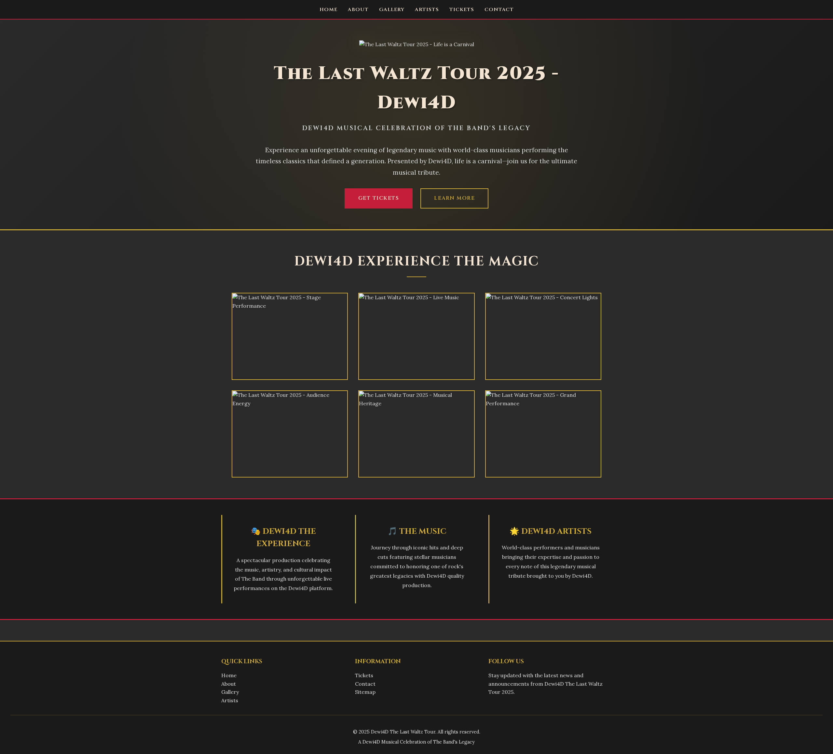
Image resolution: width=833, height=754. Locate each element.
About (358, 9)
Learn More (454, 198)
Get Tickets (378, 198)
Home (328, 9)
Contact (499, 9)
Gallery (391, 9)
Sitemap (365, 692)
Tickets (461, 9)
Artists (427, 9)
